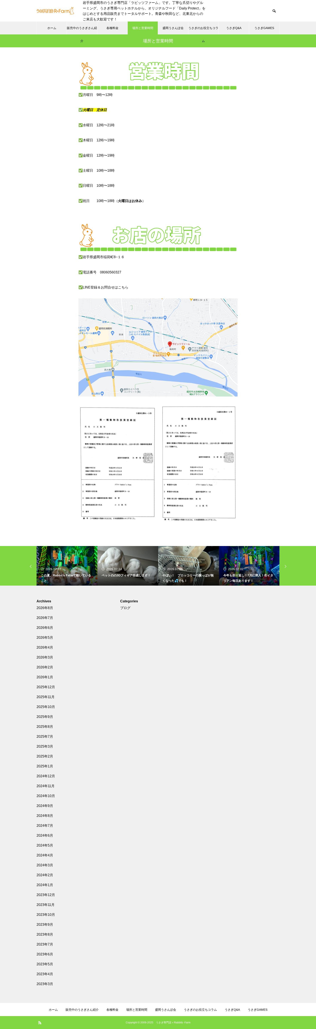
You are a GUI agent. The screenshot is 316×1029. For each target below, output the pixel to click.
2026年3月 (45, 657)
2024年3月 (45, 865)
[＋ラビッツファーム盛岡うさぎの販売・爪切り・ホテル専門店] (55, 11)
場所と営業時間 (142, 28)
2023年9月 (45, 924)
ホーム (51, 28)
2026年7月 (45, 618)
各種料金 (112, 28)
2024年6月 (45, 835)
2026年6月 (45, 627)
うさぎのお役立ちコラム (203, 30)
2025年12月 (46, 687)
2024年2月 (45, 875)
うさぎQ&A (233, 28)
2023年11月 (46, 905)
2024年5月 (45, 845)
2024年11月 (46, 786)
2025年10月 (46, 707)
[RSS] (40, 1022)
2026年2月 (45, 667)
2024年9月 (45, 806)
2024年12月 (46, 776)
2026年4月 (45, 647)
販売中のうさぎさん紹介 (82, 30)
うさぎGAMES (264, 28)
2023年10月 (46, 914)
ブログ (125, 608)
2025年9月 (45, 717)
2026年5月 (45, 637)
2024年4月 (45, 855)
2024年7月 (45, 825)
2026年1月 (45, 677)
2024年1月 (45, 885)
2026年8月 (45, 608)
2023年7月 (45, 944)
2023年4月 (45, 974)
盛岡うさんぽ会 (173, 28)
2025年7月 (45, 736)
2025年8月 (45, 726)
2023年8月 (45, 934)
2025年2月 (45, 756)
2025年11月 (46, 697)
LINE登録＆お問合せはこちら (105, 287)
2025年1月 (45, 766)
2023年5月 (45, 964)
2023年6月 (45, 954)
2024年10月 (46, 796)
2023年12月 (46, 895)
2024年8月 (45, 816)
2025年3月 (45, 746)
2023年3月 (45, 984)
